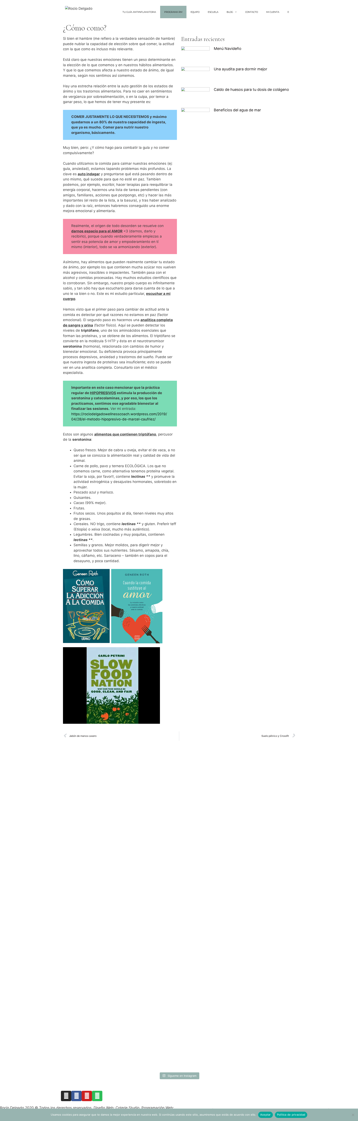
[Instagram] (66, 1096)
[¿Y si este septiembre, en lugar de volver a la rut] (278, 913)
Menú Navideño (227, 48)
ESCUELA (213, 12)
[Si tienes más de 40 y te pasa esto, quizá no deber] (80, 818)
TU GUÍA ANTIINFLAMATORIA (139, 12)
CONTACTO (251, 12)
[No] (353, 1115)
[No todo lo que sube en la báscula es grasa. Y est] (159, 836)
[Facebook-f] (76, 1096)
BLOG (230, 12)
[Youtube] (87, 1096)
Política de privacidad (291, 1114)
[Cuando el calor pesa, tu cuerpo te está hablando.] (239, 873)
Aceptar (265, 1114)
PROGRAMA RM (173, 12)
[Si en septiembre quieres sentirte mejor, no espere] (199, 881)
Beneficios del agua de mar (237, 110)
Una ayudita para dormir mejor (240, 69)
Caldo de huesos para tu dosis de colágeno (251, 89)
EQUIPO (195, 12)
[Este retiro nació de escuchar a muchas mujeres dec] (119, 820)
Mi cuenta (272, 12)
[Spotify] (97, 1096)
